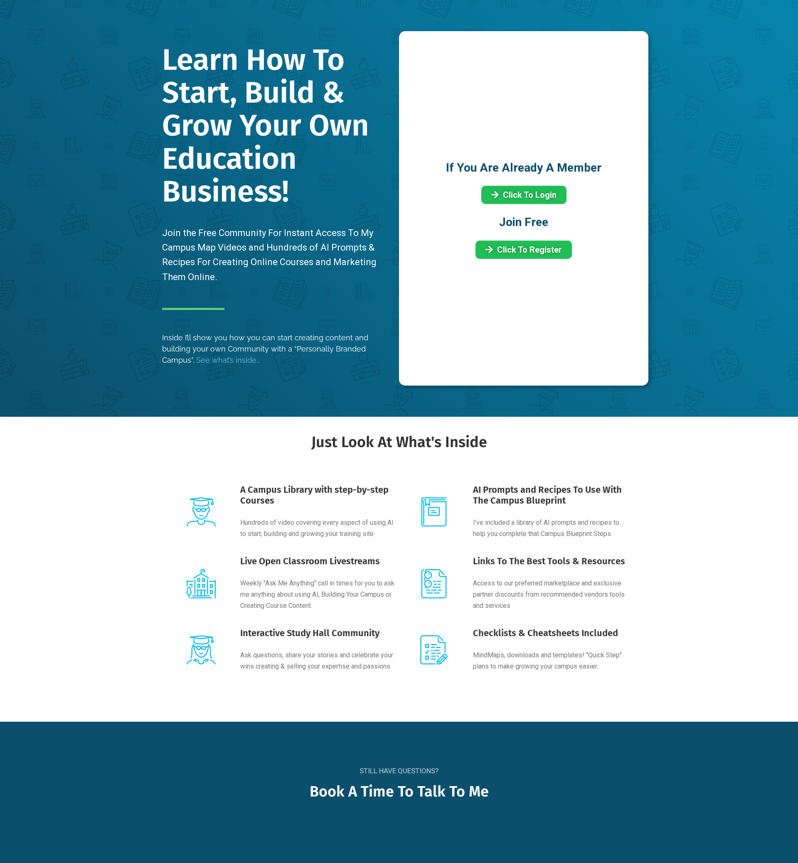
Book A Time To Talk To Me (399, 791)
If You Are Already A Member (523, 168)
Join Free (523, 222)
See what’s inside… (228, 360)
